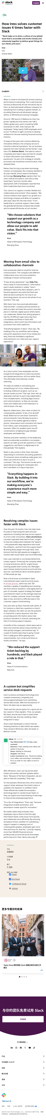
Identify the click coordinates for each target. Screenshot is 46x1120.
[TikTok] (34, 1048)
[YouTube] (30, 1048)
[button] (19, 976)
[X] (25, 1048)
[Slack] (7, 3)
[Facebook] (21, 1048)
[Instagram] (16, 1048)
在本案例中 (5, 91)
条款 (8, 1106)
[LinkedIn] (12, 1048)
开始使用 (36, 3)
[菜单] (43, 3)
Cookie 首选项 (17, 1106)
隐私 (3, 1106)
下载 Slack (5, 1101)
